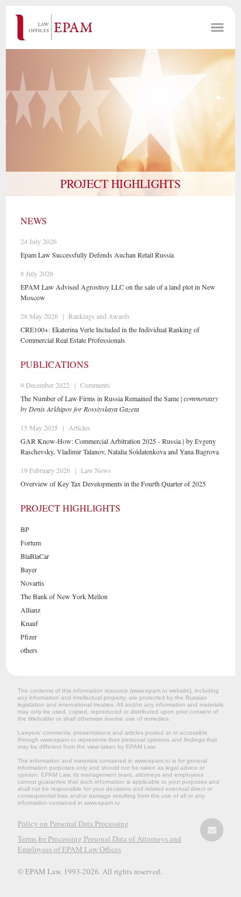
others (28, 650)
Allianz (30, 609)
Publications (54, 364)
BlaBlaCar (34, 556)
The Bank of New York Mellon (64, 596)
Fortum (30, 542)
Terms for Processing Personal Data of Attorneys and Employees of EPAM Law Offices (99, 843)
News (33, 220)
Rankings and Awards (99, 316)
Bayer (28, 569)
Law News (96, 470)
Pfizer (28, 636)
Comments (95, 385)
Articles (79, 427)
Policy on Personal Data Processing (73, 823)
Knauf (29, 623)
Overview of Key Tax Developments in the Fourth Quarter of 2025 (113, 483)
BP (24, 529)
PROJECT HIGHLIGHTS (120, 184)
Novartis (32, 582)
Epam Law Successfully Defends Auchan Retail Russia (97, 254)
